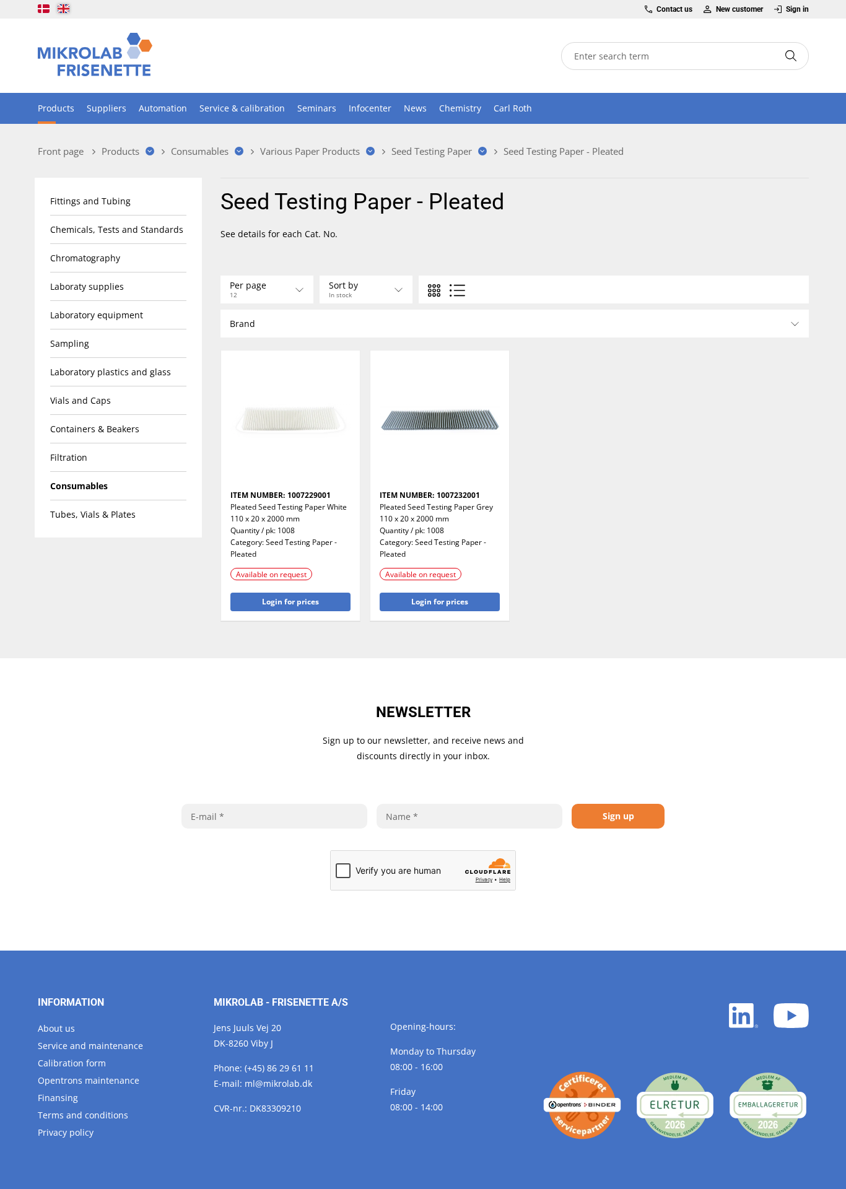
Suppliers (106, 108)
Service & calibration (242, 108)
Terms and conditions (83, 1115)
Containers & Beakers (94, 429)
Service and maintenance (90, 1046)
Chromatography (85, 258)
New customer (739, 9)
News (415, 108)
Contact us (674, 9)
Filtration (68, 457)
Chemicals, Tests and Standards (116, 229)
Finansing (58, 1098)
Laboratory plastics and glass (110, 372)
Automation (163, 108)
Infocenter (370, 108)
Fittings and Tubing (90, 201)
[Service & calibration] (582, 1105)
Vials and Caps (80, 400)
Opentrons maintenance (88, 1080)
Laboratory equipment (96, 315)
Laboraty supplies (87, 286)
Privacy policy (66, 1132)
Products (56, 108)
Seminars (316, 108)
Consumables (79, 486)
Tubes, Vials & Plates (93, 514)
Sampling (69, 343)
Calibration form (72, 1063)
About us (56, 1028)
